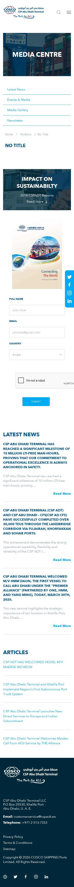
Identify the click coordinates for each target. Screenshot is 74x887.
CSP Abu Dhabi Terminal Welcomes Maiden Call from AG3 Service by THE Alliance (35, 741)
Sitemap (9, 848)
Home (9, 134)
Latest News (16, 89)
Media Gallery (17, 110)
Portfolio (25, 134)
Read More (62, 493)
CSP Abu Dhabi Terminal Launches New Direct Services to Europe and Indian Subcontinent (32, 715)
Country (15, 343)
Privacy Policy (13, 836)
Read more (35, 201)
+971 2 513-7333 (34, 822)
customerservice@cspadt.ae (35, 816)
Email (13, 321)
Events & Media (18, 99)
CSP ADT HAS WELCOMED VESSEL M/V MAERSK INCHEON (33, 664)
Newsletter (15, 120)
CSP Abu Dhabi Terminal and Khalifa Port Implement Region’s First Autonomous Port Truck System (35, 689)
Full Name (16, 299)
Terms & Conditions (17, 842)
